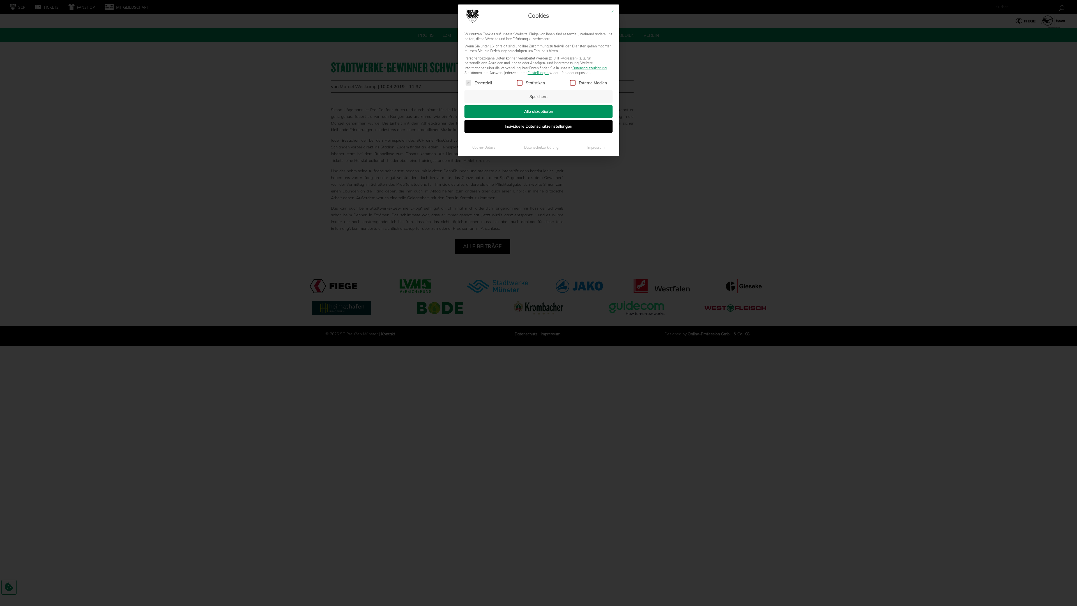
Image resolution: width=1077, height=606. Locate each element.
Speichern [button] (538, 96)
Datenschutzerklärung (589, 68)
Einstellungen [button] (538, 73)
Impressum (596, 147)
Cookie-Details (483, 147)
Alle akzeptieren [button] (538, 111)
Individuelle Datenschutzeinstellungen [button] (538, 126)
